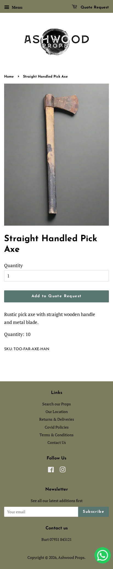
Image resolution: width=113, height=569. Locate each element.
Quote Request (94, 7)
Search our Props (56, 403)
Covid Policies (57, 427)
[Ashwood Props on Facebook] (51, 470)
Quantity (13, 265)
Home (9, 76)
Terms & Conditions (56, 434)
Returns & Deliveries (56, 419)
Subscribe (93, 512)
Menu (16, 7)
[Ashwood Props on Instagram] (63, 470)
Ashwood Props (71, 557)
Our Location (57, 411)
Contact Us (56, 442)
